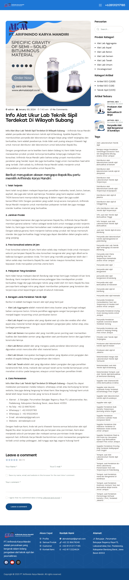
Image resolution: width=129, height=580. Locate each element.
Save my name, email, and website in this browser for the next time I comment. (42, 475)
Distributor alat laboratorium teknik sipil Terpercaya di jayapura (107, 189)
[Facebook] (6, 562)
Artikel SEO (102, 81)
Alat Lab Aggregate (107, 43)
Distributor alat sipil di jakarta (106, 196)
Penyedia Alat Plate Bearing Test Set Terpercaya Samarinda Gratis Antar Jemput (106, 257)
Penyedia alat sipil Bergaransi (104, 270)
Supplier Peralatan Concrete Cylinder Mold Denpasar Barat (107, 418)
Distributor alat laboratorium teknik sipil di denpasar (108, 171)
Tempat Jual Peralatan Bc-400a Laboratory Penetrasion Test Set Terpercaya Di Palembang (108, 467)
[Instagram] (18, 562)
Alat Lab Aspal (104, 47)
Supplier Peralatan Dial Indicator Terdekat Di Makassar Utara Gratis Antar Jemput (106, 427)
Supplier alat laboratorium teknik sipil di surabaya (108, 397)
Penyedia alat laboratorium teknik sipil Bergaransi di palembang (108, 239)
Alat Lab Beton (104, 51)
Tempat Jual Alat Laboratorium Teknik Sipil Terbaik (107, 457)
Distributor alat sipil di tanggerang (106, 203)
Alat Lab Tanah (104, 60)
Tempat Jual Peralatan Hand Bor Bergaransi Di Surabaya (107, 476)
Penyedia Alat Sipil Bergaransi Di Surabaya (115, 128)
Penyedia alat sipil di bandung (106, 290)
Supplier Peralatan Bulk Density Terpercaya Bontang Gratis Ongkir (107, 409)
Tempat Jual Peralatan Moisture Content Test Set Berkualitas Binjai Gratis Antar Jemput (108, 486)
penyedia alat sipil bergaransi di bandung (106, 277)
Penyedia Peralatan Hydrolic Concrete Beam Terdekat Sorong (107, 322)
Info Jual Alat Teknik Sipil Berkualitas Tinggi (107, 216)
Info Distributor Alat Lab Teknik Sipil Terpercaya (107, 209)
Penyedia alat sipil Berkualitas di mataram (107, 284)
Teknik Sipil (102, 90)
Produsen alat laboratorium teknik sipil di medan (108, 345)
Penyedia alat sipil (104, 265)
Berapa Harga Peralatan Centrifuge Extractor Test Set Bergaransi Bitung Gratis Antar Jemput (108, 153)
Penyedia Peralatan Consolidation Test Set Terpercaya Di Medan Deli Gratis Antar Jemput (108, 303)
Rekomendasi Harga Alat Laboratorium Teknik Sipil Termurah (107, 359)
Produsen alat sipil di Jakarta (106, 351)
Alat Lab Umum (104, 64)
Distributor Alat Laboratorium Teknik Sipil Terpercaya (107, 180)
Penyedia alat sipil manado (108, 296)
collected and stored (51, 498)
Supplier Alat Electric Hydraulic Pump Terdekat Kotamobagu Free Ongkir (107, 389)
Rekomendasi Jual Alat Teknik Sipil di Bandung (106, 367)
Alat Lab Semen (105, 56)
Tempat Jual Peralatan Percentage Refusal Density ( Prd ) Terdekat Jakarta (107, 497)
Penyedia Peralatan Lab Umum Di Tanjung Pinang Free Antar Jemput (107, 330)
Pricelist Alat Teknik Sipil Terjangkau (107, 338)
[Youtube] (12, 562)
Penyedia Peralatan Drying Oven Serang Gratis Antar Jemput (108, 313)
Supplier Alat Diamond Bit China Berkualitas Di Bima (108, 382)
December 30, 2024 (115, 104)
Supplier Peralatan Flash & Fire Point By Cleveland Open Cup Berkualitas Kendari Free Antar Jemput (108, 438)
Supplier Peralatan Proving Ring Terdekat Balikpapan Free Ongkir (108, 448)
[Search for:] (109, 29)
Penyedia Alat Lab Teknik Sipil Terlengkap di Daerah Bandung (108, 247)
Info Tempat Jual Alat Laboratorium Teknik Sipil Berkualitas (107, 224)
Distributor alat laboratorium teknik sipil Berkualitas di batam (107, 162)
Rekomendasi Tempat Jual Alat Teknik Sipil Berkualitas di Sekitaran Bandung (108, 374)
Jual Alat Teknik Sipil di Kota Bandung (109, 231)
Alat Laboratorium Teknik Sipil (107, 144)
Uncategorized (104, 69)
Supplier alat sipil (104, 403)
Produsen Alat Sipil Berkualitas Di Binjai (114, 111)
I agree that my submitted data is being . (35, 498)
